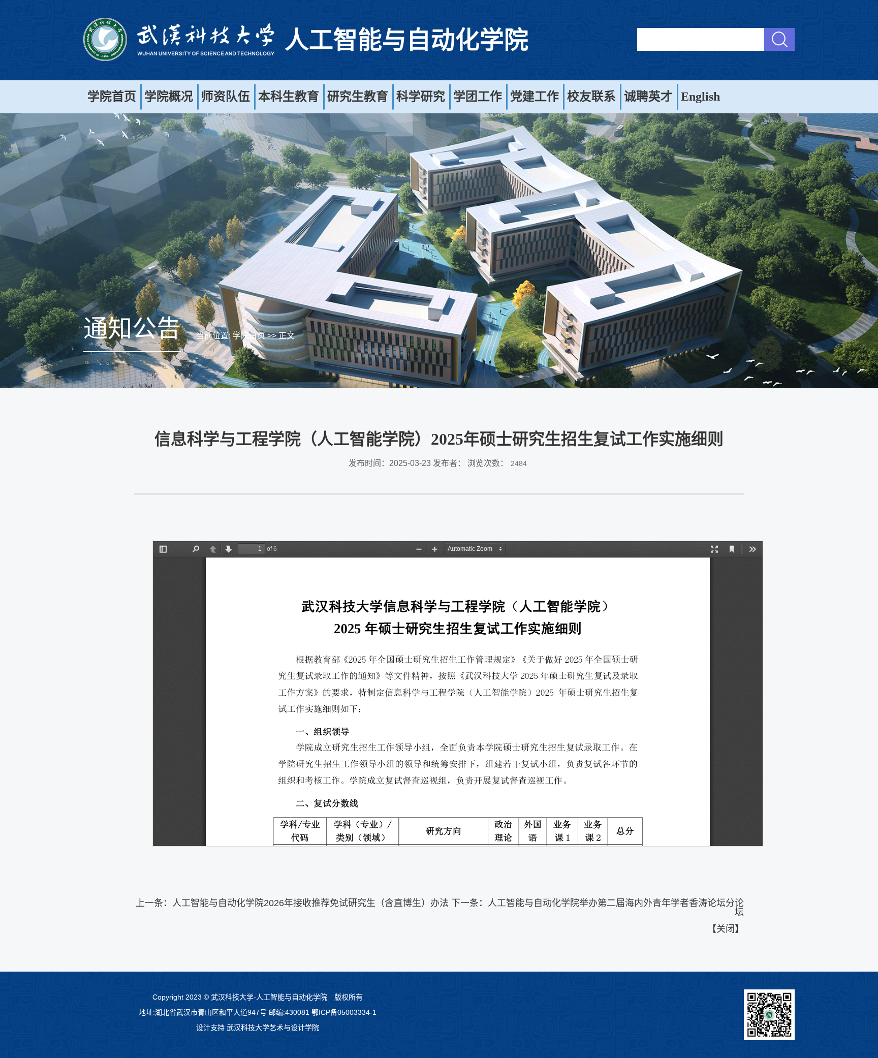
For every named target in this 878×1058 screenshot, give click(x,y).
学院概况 (168, 96)
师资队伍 (225, 96)
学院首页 (111, 96)
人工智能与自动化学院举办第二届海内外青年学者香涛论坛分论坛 (616, 907)
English (700, 96)
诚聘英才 (648, 96)
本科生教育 (288, 96)
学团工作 (477, 96)
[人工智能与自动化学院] (178, 58)
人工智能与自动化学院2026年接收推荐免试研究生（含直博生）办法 (310, 903)
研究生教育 (357, 96)
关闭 (725, 929)
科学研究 (420, 96)
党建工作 (534, 96)
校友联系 (591, 96)
